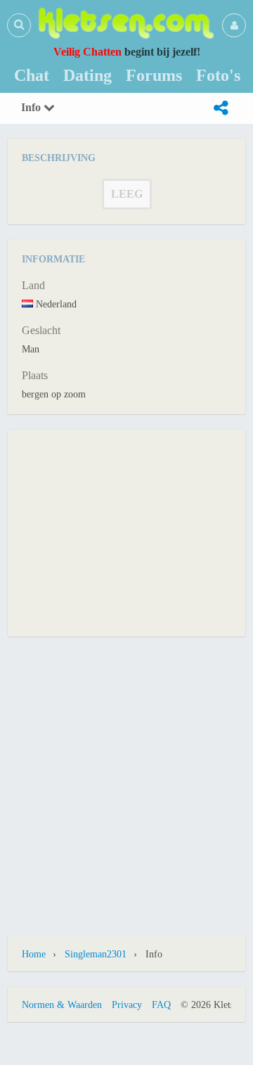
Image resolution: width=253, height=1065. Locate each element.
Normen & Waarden (62, 1005)
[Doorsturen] (220, 108)
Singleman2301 (95, 954)
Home (34, 954)
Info (32, 107)
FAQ (161, 1005)
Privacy (127, 1005)
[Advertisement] (126, 532)
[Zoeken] (19, 24)
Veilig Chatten (87, 52)
